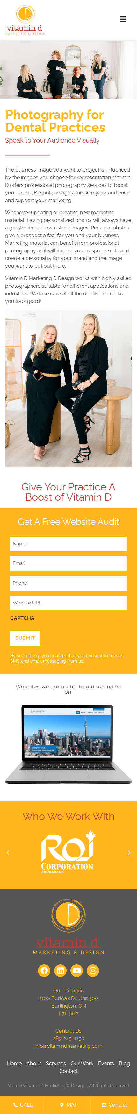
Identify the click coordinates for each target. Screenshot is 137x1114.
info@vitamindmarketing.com (68, 1046)
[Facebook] (44, 970)
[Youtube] (76, 970)
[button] (8, 852)
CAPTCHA (22, 618)
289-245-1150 (68, 1038)
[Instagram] (93, 970)
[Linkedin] (60, 970)
